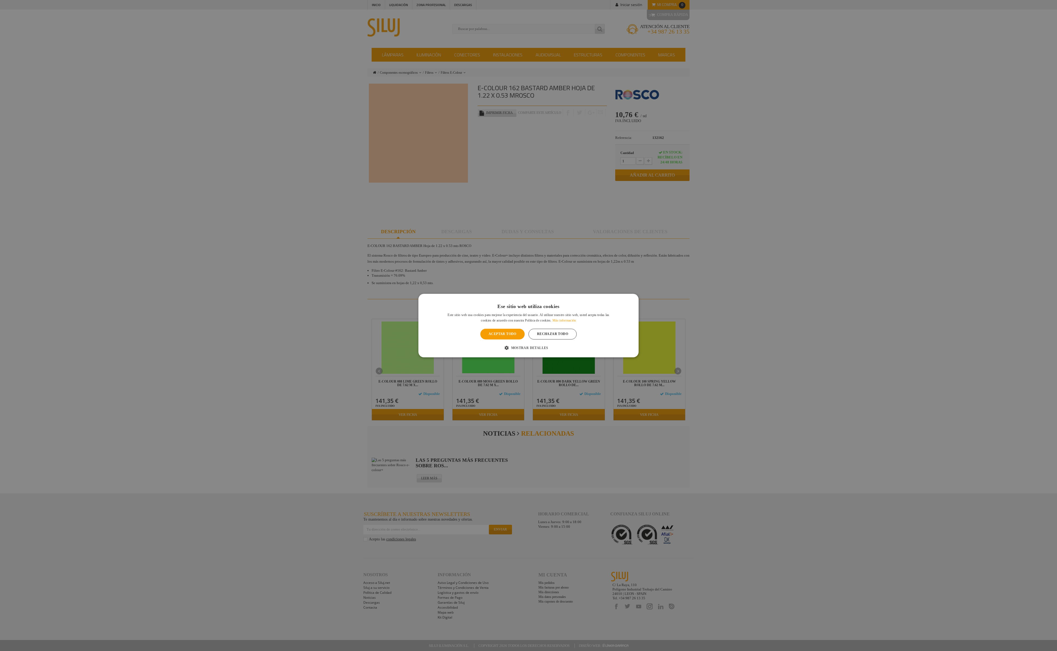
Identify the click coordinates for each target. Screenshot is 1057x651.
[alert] (528, 325)
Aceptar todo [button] (502, 334)
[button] (528, 347)
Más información (564, 320)
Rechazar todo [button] (552, 334)
